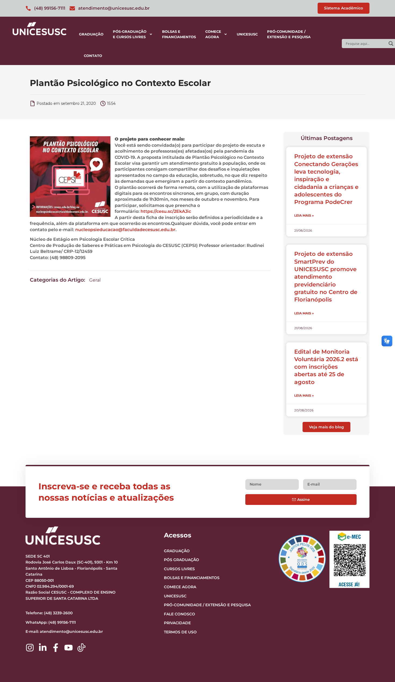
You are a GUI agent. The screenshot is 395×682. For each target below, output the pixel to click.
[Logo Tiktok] (81, 647)
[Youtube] (68, 647)
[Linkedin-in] (42, 647)
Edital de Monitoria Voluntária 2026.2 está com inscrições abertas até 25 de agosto (326, 366)
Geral (95, 280)
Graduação (91, 34)
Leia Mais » (304, 215)
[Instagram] (30, 647)
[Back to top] (380, 645)
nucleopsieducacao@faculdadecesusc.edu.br (125, 229)
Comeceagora (213, 34)
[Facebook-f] (55, 647)
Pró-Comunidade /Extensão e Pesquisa (289, 34)
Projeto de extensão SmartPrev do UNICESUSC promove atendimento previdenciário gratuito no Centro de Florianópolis (325, 276)
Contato (93, 55)
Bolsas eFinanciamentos (179, 34)
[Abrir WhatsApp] (382, 668)
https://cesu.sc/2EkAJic (166, 211)
